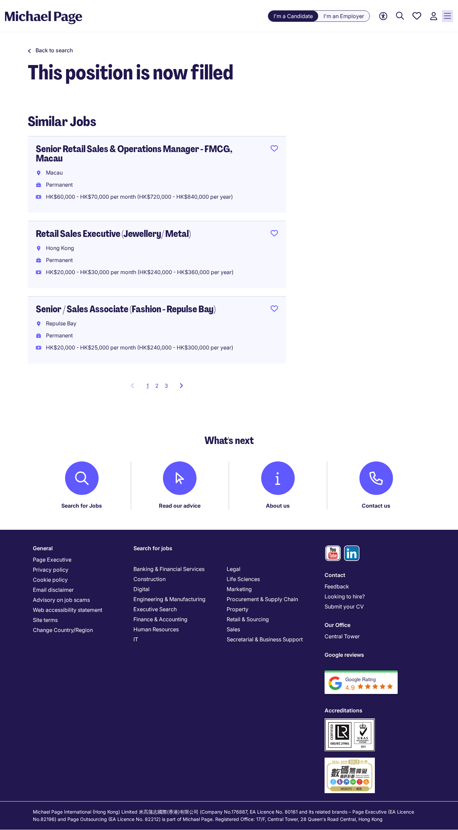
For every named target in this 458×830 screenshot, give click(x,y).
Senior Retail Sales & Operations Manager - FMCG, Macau (134, 154)
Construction (149, 579)
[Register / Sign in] (433, 16)
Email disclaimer (53, 589)
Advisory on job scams (61, 599)
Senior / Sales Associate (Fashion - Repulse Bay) (126, 309)
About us (278, 505)
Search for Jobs (81, 505)
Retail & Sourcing (248, 619)
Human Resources (156, 629)
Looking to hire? (345, 596)
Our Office (337, 625)
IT (135, 639)
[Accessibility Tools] (383, 16)
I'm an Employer (344, 16)
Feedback (337, 586)
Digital (141, 589)
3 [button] (166, 385)
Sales (233, 629)
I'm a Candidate (293, 16)
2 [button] (157, 385)
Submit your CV (344, 606)
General (43, 548)
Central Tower (342, 636)
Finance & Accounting (160, 619)
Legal (233, 569)
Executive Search (155, 609)
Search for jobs (152, 548)
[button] (50, 50)
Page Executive (52, 559)
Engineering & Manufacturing (169, 599)
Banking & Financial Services (169, 569)
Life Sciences (243, 579)
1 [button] (149, 387)
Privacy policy (50, 569)
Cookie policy (50, 579)
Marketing (239, 589)
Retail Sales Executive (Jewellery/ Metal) (113, 234)
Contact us (376, 505)
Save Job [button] (274, 149)
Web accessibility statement (67, 609)
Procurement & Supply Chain (262, 599)
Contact (335, 575)
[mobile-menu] (447, 16)
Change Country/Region (63, 630)
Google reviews (344, 654)
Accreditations (343, 710)
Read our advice (180, 505)
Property (237, 609)
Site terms (45, 620)
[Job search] (400, 16)
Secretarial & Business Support (265, 639)
